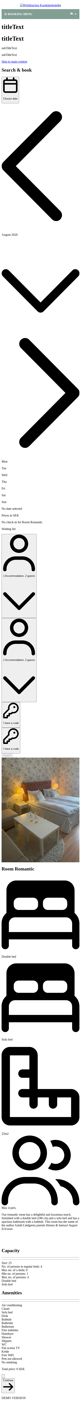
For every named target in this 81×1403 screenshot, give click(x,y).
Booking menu (20, 14)
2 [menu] (71, 14)
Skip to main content (14, 61)
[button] (40, 166)
